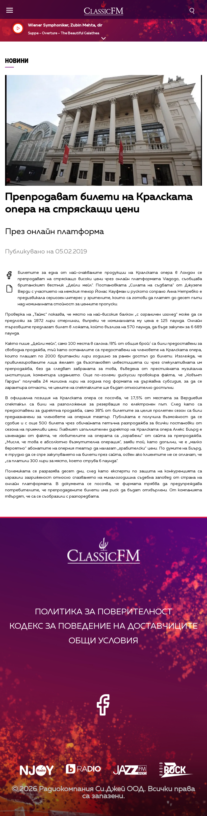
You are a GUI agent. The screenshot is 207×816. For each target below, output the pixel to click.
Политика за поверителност (103, 612)
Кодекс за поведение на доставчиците (103, 626)
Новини (17, 60)
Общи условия (103, 641)
